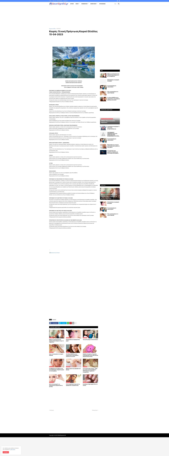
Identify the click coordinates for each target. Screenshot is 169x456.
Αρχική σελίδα (52, 28)
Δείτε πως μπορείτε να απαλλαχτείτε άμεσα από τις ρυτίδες (56, 385)
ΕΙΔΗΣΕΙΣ (59, 28)
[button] (115, 3)
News (77, 3)
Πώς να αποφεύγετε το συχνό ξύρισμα (56, 354)
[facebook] (117, 1)
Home (50, 0)
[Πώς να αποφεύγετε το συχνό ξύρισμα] (103, 93)
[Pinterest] (70, 323)
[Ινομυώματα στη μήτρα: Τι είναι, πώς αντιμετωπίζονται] (103, 128)
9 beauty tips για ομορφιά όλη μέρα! (73, 340)
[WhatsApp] (68, 323)
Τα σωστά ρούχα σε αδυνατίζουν (90, 339)
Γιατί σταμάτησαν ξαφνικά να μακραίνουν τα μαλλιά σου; (73, 385)
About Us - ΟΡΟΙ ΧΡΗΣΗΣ (57, 0)
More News (93, 3)
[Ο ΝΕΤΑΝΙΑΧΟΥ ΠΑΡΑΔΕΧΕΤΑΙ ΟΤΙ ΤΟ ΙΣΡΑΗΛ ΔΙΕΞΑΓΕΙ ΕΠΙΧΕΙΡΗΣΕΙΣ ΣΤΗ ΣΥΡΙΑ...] (103, 134)
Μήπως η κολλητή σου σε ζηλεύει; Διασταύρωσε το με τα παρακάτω (56, 340)
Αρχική (72, 3)
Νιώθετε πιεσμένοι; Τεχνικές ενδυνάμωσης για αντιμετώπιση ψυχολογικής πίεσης (90, 355)
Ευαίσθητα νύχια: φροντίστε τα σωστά (90, 385)
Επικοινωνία (102, 3)
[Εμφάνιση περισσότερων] (76, 323)
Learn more (12, 449)
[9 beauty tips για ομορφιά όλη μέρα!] (103, 81)
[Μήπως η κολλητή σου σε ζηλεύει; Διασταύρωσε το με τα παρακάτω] (103, 75)
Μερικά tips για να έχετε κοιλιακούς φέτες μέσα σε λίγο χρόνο (113, 146)
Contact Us (65, 0)
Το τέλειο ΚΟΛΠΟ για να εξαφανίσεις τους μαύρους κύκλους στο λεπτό (72, 355)
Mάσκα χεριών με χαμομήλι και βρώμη (73, 369)
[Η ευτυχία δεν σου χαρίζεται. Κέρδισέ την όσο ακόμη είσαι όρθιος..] (103, 152)
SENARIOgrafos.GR (61, 435)
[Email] (73, 323)
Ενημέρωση (84, 3)
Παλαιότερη (94, 410)
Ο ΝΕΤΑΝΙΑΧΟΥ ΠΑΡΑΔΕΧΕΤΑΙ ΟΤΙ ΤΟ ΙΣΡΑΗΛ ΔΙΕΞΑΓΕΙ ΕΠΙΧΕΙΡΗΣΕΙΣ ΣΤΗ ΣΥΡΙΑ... (113, 134)
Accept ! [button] (6, 452)
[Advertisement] (84, 17)
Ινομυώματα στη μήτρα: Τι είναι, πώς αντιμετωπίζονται (113, 127)
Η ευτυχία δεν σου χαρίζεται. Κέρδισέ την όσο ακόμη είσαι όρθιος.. (113, 152)
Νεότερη (52, 410)
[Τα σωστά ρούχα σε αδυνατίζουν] (103, 87)
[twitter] (119, 1)
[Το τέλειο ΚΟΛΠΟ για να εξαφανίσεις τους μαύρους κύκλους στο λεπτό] (103, 99)
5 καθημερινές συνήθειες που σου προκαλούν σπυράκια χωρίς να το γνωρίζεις (56, 369)
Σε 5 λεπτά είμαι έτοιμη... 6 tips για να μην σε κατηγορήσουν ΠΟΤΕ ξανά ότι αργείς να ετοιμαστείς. (90, 370)
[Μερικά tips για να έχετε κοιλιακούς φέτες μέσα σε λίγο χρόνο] (103, 146)
